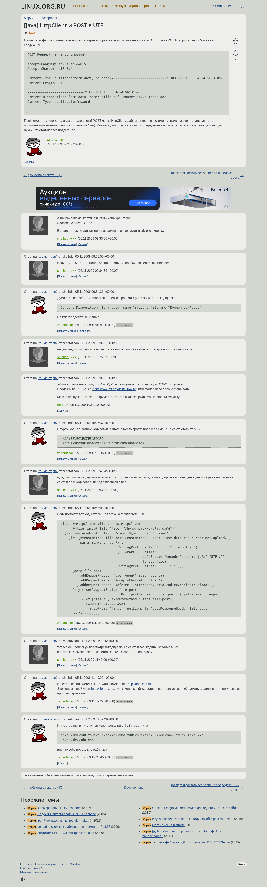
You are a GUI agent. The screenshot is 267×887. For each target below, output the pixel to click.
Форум (120, 6)
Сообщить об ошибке (32, 868)
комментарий (48, 256)
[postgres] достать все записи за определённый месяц (205, 175)
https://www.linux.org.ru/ (33, 872)
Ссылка (29, 161)
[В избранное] (235, 41)
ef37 (60, 404)
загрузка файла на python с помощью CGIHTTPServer (191, 842)
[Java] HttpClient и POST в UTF (63, 25)
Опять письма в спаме (168, 825)
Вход (239, 6)
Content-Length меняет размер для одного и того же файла (194, 808)
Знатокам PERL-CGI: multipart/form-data (65, 833)
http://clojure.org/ (102, 688)
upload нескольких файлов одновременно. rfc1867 (73, 826)
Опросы (133, 6)
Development (47, 18)
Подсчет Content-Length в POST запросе (66, 814)
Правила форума (45, 864)
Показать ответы (68, 330)
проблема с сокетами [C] (45, 175)
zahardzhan (55, 139)
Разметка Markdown (69, 864)
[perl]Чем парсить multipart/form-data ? (64, 820)
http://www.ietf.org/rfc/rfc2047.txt (114, 389)
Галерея (93, 6)
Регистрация (222, 6)
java (32, 32)
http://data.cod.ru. (139, 684)
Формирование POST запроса (59, 808)
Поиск (160, 6)
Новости (78, 6)
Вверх (241, 864)
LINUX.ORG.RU (43, 6)
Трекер (147, 6)
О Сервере (26, 864)
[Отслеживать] (235, 53)
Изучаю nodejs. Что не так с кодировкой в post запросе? (192, 819)
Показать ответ (67, 244)
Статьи (107, 6)
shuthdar (63, 238)
